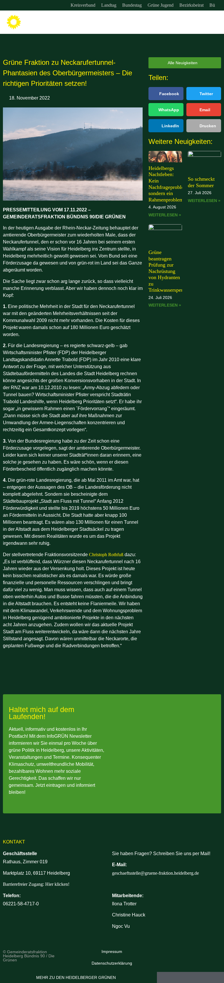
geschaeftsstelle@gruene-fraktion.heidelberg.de (155, 873)
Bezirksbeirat (191, 5)
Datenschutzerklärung (112, 963)
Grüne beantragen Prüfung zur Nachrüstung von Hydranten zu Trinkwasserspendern (170, 271)
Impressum (112, 951)
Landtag (108, 5)
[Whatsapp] (38, 5)
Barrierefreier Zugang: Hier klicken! (36, 884)
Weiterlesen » (164, 215)
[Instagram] (14, 5)
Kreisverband (83, 5)
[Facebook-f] (26, 5)
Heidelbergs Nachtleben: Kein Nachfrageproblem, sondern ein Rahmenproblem (168, 184)
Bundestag (132, 5)
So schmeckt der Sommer (201, 182)
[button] (215, 22)
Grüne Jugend (161, 5)
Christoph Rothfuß (106, 554)
